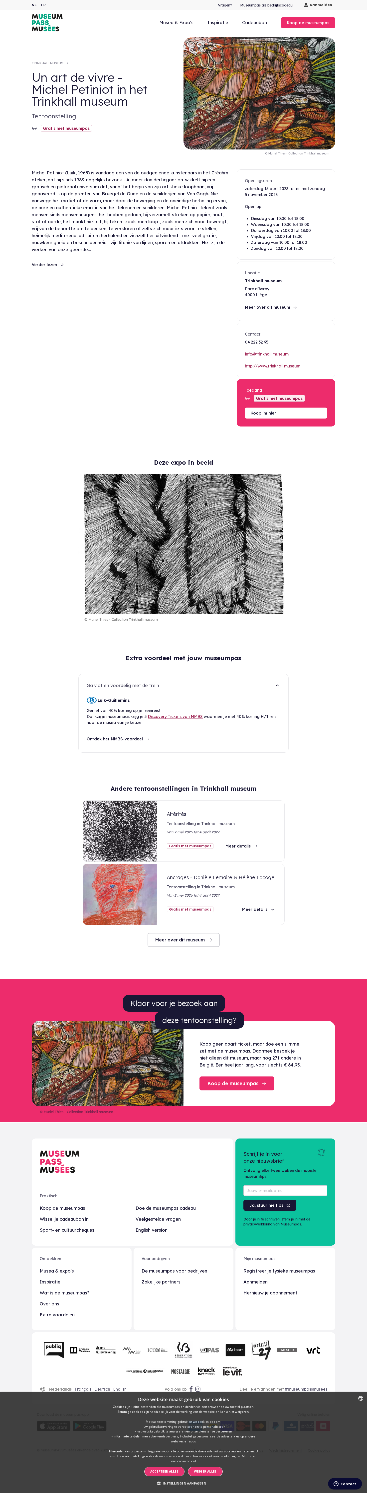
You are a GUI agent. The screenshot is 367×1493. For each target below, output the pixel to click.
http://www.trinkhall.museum (272, 365)
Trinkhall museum (47, 63)
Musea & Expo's (176, 22)
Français (83, 1389)
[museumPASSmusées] (47, 22)
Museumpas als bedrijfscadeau (266, 5)
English (120, 1389)
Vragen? (225, 5)
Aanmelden (321, 4)
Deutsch (102, 1389)
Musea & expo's (57, 1271)
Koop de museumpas (62, 1208)
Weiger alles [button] (205, 1471)
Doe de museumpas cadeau (166, 1208)
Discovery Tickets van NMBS (175, 716)
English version (152, 1230)
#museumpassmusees (306, 1389)
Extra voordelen (57, 1315)
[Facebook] (191, 1389)
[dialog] (183, 1442)
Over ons (49, 1304)
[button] (183, 1483)
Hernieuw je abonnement (270, 1293)
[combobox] (360, 1398)
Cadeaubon (254, 22)
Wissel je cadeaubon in (64, 1219)
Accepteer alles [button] (164, 1471)
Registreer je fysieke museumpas (279, 1271)
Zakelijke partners (161, 1282)
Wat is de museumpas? (65, 1293)
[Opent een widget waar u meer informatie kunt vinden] (345, 1484)
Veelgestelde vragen (158, 1219)
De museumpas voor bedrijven (174, 1271)
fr (43, 5)
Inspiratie (217, 22)
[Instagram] (198, 1389)
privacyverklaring (257, 1224)
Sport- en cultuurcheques (67, 1230)
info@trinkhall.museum (267, 354)
